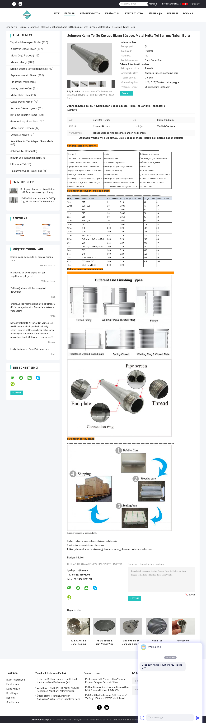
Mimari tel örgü (18, 62)
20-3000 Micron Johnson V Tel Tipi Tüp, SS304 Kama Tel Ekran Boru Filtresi (38, 201)
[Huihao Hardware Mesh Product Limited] (26, 14)
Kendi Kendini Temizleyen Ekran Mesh (31, 141)
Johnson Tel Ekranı (39, 27)
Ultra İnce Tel (18, 164)
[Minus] (198, 647)
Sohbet (125, 93)
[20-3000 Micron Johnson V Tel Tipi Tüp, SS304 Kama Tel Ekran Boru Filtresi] (13, 200)
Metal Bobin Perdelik (22, 128)
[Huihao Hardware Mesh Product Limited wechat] (32, 378)
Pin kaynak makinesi (21, 81)
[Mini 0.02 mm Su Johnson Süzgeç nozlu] (131, 626)
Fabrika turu (112, 13)
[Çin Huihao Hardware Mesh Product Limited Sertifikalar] (19, 230)
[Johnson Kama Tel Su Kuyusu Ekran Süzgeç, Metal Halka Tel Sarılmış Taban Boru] (89, 59)
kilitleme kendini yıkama (23, 114)
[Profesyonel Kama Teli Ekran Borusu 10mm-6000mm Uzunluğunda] (183, 626)
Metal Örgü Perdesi (21, 55)
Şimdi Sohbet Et (170, 3)
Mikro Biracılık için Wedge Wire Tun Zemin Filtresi (104, 642)
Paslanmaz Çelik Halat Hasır (26, 170)
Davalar (188, 13)
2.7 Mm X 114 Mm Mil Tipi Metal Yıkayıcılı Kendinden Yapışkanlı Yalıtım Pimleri (58, 689)
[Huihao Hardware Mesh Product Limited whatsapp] (23, 378)
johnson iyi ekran (110, 549)
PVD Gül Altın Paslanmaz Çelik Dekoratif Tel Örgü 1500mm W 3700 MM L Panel (106, 697)
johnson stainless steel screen (136, 549)
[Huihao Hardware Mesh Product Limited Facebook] (14, 4)
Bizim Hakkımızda (90, 13)
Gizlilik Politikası (39, 719)
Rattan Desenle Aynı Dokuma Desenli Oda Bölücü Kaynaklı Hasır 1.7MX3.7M (107, 689)
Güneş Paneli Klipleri (21, 101)
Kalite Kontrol (134, 13)
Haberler (172, 13)
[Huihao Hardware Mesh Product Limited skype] (40, 378)
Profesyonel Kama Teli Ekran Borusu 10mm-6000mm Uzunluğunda (183, 642)
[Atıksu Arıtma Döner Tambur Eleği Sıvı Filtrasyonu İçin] (78, 626)
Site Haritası (12, 702)
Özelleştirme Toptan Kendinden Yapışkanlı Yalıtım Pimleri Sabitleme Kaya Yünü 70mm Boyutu (58, 698)
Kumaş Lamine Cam (21, 88)
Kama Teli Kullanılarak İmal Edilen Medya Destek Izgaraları (157, 642)
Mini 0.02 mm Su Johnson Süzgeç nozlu (131, 642)
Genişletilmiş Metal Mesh (24, 121)
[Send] (198, 717)
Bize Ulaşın (155, 13)
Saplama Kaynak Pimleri (23, 75)
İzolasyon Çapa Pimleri (23, 49)
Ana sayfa (11, 27)
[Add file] (142, 717)
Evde (57, 13)
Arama (152, 4)
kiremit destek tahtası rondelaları (29, 68)
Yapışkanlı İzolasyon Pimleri (25, 42)
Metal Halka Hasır (20, 95)
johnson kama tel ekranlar (88, 549)
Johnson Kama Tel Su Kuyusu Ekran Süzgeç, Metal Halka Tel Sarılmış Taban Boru (90, 95)
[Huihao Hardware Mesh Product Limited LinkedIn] (20, 4)
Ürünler (69, 13)
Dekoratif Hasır (19, 134)
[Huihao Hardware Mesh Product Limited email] (14, 378)
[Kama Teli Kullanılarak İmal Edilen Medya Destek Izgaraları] (157, 626)
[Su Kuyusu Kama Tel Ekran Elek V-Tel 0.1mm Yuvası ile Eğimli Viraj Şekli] (13, 191)
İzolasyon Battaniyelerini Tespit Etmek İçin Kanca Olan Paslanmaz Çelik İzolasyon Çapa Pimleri (57, 681)
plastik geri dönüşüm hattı (25, 157)
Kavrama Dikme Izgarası (23, 108)
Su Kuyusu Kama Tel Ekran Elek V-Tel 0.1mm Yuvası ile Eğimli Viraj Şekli (37, 192)
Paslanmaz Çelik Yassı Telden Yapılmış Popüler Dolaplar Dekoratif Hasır (105, 681)
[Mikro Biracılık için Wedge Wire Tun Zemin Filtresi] (104, 626)
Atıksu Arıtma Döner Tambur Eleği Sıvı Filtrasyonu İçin (78, 642)
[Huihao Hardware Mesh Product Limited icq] (14, 384)
